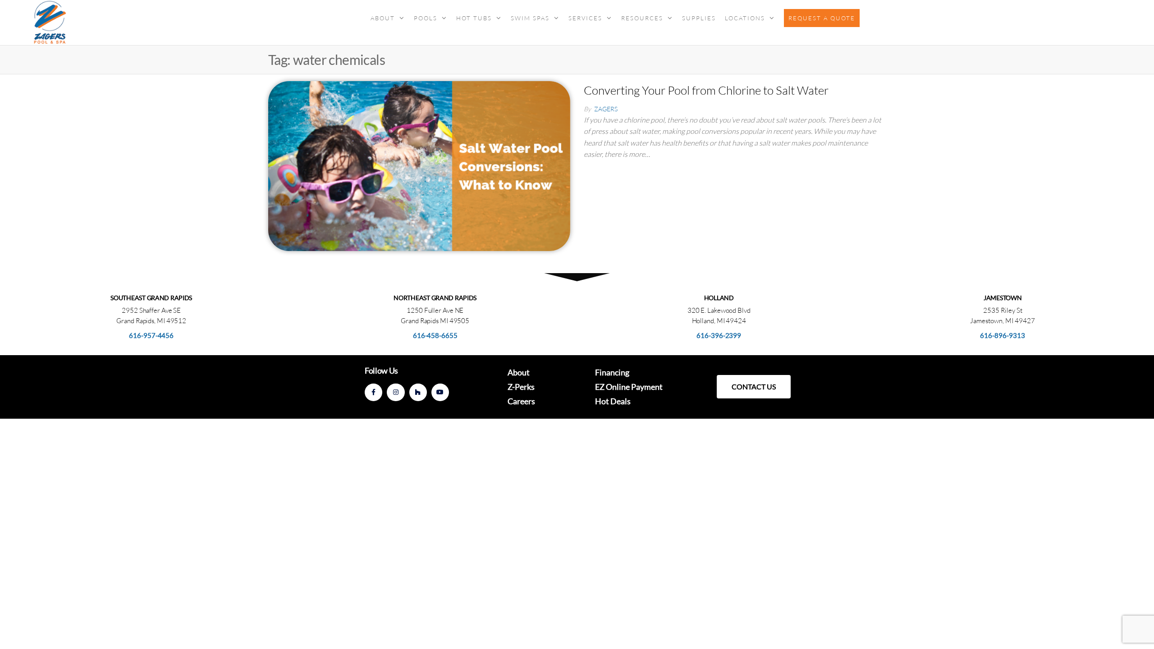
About (383, 18)
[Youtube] (440, 392)
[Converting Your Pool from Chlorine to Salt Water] (419, 165)
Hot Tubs (474, 18)
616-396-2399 (718, 335)
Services (585, 18)
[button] (754, 386)
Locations (745, 18)
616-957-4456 (151, 335)
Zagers (606, 109)
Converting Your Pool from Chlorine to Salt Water (706, 90)
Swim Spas (530, 18)
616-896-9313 (1002, 335)
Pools (425, 18)
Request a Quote (821, 18)
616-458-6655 (435, 335)
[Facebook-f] (373, 392)
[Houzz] (418, 392)
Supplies (699, 18)
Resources (642, 18)
